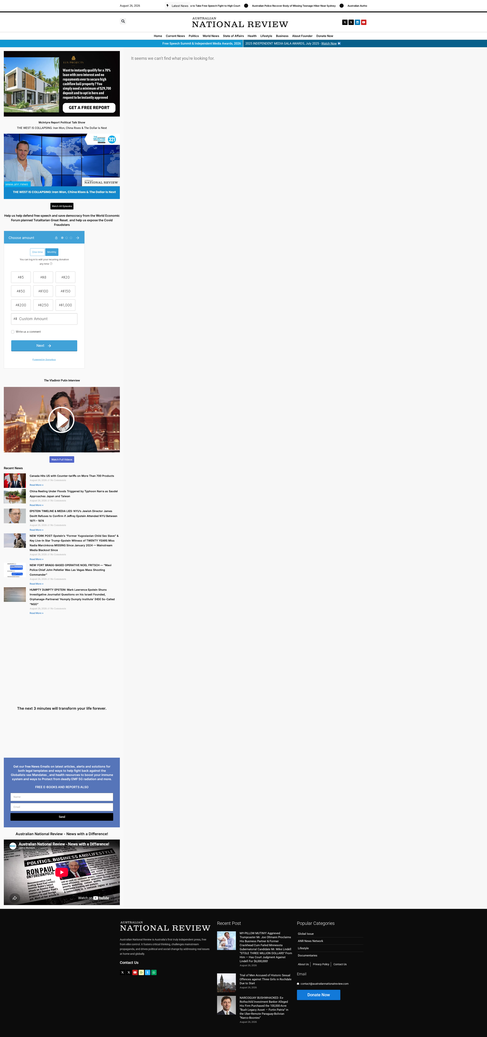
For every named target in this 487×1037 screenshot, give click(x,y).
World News (211, 36)
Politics (194, 36)
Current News (175, 36)
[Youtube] (135, 972)
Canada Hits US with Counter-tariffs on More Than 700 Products (72, 475)
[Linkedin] (357, 22)
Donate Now (324, 36)
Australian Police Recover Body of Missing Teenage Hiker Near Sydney (254, 5)
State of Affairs (233, 36)
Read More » (36, 484)
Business (282, 36)
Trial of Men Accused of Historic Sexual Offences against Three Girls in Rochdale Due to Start (265, 979)
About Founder (302, 36)
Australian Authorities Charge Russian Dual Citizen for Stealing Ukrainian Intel (353, 5)
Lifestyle (266, 36)
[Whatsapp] (154, 972)
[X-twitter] (345, 22)
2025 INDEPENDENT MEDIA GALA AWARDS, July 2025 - (291, 43)
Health (252, 36)
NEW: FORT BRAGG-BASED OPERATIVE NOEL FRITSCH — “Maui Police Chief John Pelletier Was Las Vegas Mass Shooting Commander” (70, 569)
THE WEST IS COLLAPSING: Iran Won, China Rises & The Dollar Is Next (62, 128)
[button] (123, 21)
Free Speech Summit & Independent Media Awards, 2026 (201, 43)
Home (158, 36)
